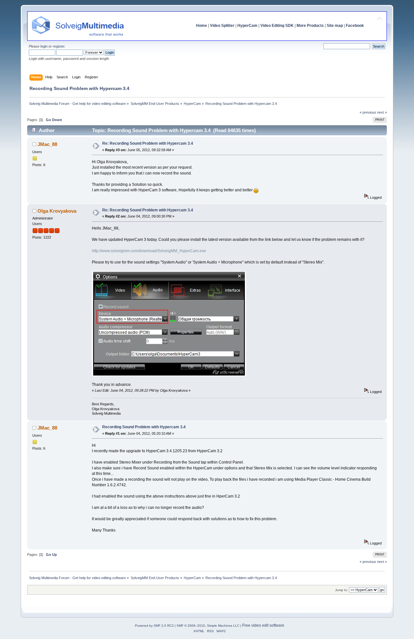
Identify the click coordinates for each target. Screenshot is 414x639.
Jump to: (341, 590)
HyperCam (247, 25)
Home (201, 25)
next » (382, 112)
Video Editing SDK (277, 25)
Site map (335, 25)
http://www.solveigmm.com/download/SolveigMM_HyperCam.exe (149, 251)
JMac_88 (47, 144)
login (44, 46)
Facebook (355, 25)
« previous (368, 112)
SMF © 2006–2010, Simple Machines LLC (208, 625)
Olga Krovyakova (57, 211)
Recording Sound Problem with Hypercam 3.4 (144, 427)
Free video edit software (263, 625)
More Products (310, 25)
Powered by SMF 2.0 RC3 (154, 625)
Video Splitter (222, 25)
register (58, 46)
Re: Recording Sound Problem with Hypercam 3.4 (147, 143)
